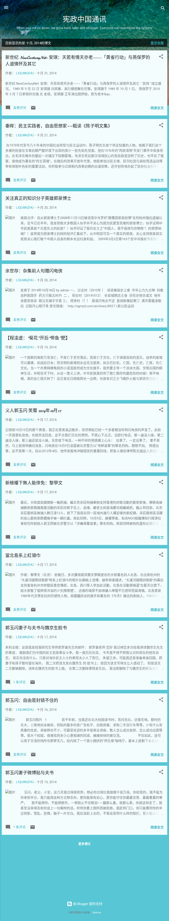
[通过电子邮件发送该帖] (33, 109)
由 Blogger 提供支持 (87, 904)
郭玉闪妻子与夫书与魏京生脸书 (36, 628)
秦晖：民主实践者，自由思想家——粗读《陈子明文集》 (58, 126)
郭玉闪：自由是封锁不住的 (31, 701)
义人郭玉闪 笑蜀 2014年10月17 (33, 411)
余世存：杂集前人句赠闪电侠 (33, 271)
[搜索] (162, 9)
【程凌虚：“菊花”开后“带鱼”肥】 (37, 338)
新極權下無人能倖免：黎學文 (33, 483)
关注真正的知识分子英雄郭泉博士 (38, 198)
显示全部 (157, 43)
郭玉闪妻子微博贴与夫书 (29, 773)
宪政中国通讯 (84, 19)
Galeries (96, 912)
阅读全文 (157, 108)
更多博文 (84, 844)
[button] (161, 57)
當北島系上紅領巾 (22, 556)
